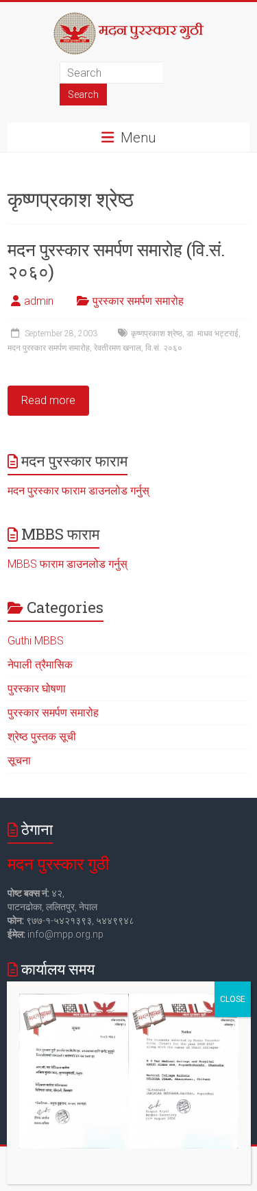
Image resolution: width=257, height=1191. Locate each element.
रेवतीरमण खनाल (117, 348)
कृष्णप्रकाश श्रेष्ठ (156, 333)
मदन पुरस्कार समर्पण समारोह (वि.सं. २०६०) (116, 260)
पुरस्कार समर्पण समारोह (138, 301)
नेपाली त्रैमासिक (40, 664)
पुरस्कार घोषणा (37, 688)
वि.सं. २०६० (163, 348)
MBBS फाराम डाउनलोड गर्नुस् (67, 564)
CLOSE (232, 999)
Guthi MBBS (36, 640)
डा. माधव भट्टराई (212, 333)
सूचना (19, 760)
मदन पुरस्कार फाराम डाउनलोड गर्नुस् (78, 490)
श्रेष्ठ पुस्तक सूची (42, 736)
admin (38, 301)
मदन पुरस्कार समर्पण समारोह (49, 348)
